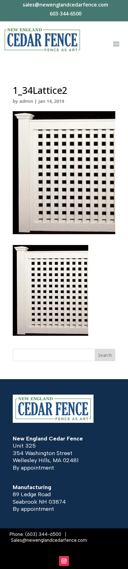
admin (26, 101)
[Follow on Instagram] (64, 561)
